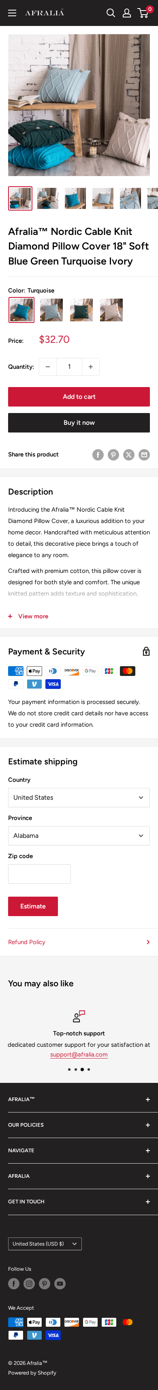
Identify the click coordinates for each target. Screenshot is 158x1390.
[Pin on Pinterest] (113, 454)
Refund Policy (26, 942)
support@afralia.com (79, 1054)
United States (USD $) (38, 1244)
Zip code (20, 856)
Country (19, 779)
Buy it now (79, 422)
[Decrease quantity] (47, 366)
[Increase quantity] (90, 366)
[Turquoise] (21, 310)
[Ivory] (111, 310)
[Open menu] (12, 13)
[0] (143, 13)
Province (20, 818)
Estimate (33, 906)
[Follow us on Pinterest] (44, 1283)
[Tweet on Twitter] (129, 454)
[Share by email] (144, 454)
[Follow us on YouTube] (60, 1283)
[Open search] (111, 13)
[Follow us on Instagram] (29, 1283)
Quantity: (21, 366)
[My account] (127, 13)
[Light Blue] (51, 310)
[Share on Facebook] (98, 454)
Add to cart (79, 396)
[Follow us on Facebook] (13, 1283)
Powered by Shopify (32, 1373)
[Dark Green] (81, 310)
